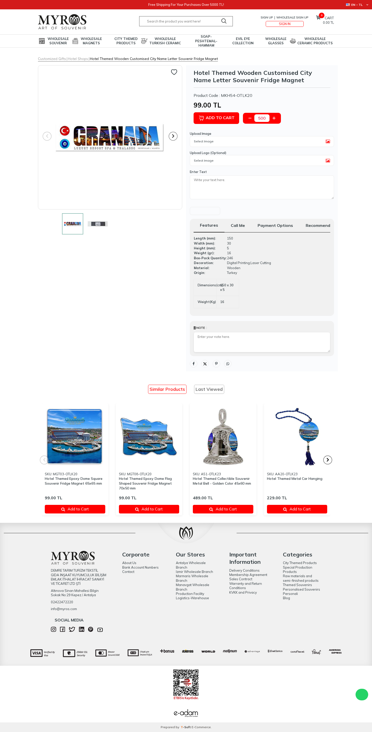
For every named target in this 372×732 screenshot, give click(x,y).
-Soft (186, 727)
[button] (173, 136)
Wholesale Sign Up (292, 17)
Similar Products (167, 389)
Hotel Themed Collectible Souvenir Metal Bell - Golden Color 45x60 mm (222, 481)
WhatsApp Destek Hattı (362, 694)
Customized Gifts (52, 58)
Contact (128, 572)
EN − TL (357, 5)
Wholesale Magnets (91, 41)
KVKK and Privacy (243, 592)
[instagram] (53, 631)
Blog (286, 598)
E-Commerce (201, 727)
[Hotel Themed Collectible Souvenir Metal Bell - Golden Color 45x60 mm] (223, 436)
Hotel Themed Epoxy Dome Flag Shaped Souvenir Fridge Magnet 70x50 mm (145, 483)
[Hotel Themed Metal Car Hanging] (297, 436)
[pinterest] (90, 631)
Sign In (285, 24)
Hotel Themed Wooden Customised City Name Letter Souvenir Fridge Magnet (154, 58)
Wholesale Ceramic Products (315, 41)
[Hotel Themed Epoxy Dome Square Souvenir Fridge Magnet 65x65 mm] (75, 436)
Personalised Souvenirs (301, 589)
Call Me (238, 225)
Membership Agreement (248, 575)
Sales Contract (240, 579)
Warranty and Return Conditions (245, 586)
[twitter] (72, 631)
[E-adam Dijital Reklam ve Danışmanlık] (186, 714)
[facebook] (62, 631)
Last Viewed (209, 389)
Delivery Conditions (244, 570)
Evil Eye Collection (243, 41)
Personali (290, 594)
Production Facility (190, 594)
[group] (110, 137)
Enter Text (198, 172)
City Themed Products (126, 41)
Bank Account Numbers (140, 567)
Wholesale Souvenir (58, 41)
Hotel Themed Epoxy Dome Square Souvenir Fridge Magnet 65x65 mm (73, 481)
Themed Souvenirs (297, 585)
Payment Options (275, 225)
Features (209, 225)
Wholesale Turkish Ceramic (165, 41)
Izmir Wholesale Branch (194, 572)
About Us (129, 563)
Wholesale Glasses (275, 41)
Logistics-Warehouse (192, 598)
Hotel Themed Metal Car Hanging (294, 478)
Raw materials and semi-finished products (301, 578)
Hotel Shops (78, 58)
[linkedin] (81, 631)
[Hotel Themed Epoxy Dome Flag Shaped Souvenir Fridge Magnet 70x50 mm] (149, 436)
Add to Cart (220, 117)
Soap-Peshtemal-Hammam (206, 41)
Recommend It (320, 225)
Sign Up (267, 17)
